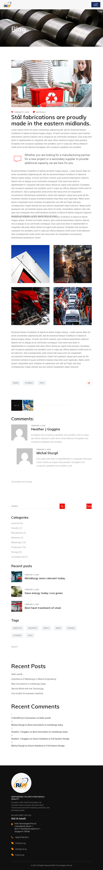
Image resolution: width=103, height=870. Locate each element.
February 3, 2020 (32, 575)
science (71, 628)
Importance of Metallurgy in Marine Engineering (33, 679)
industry (32, 628)
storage (29, 383)
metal (46, 628)
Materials (41, 112)
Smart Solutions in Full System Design (51, 739)
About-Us (17, 628)
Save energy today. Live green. (44, 593)
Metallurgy (16, 542)
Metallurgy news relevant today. (45, 578)
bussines (15, 523)
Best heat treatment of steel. (43, 607)
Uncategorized (18, 557)
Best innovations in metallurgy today (28, 684)
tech (42, 383)
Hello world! (16, 674)
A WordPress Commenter (23, 718)
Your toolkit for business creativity (27, 693)
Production (16, 547)
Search (14, 646)
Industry (15, 528)
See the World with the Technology (27, 688)
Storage (15, 552)
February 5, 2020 (21, 112)
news (15, 383)
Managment (17, 533)
